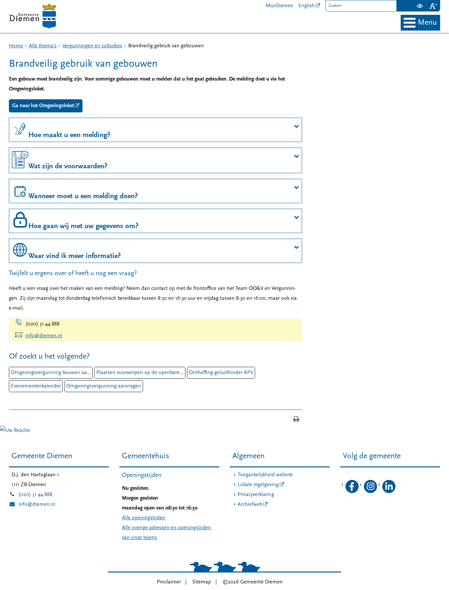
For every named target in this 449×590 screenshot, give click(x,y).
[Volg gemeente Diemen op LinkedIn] (388, 491)
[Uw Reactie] (15, 430)
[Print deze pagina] (296, 420)
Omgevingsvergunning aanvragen (103, 386)
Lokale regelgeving (258, 484)
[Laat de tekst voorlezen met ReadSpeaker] (409, 2)
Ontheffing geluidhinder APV (221, 372)
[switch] (420, 6)
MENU (427, 23)
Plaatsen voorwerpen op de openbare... (139, 372)
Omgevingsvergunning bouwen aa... (51, 372)
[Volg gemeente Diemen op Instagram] (370, 491)
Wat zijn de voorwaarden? (67, 166)
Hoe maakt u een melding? (69, 135)
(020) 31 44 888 (30, 494)
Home (16, 46)
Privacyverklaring (256, 494)
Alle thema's (43, 46)
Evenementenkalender (36, 386)
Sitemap (201, 582)
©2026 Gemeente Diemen (253, 582)
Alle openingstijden (143, 518)
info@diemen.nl (43, 336)
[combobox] (361, 5)
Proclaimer (169, 582)
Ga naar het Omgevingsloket (43, 105)
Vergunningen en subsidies (92, 46)
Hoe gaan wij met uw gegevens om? (83, 226)
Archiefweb (250, 504)
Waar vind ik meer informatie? (74, 256)
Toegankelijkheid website (265, 475)
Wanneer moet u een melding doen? (83, 196)
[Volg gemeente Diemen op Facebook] (352, 491)
